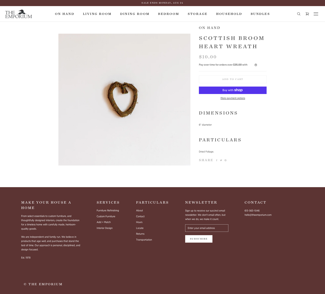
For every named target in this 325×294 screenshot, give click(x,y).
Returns (140, 233)
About (139, 210)
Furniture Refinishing (108, 210)
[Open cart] (307, 14)
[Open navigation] (316, 14)
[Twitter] (221, 160)
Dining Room (134, 14)
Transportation (144, 239)
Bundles (260, 14)
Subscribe (199, 239)
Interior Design (105, 228)
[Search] (299, 14)
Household (229, 14)
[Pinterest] (225, 160)
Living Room (97, 14)
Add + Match (104, 222)
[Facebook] (217, 160)
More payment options (233, 97)
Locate (140, 228)
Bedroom (168, 14)
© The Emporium (43, 284)
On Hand (64, 14)
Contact (140, 216)
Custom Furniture (106, 216)
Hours (139, 222)
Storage (198, 14)
